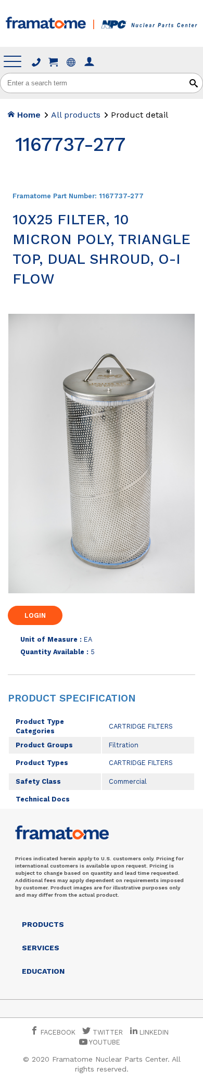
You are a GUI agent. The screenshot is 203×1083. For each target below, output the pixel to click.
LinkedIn (154, 1032)
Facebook (57, 1032)
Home (28, 115)
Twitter (107, 1032)
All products (75, 115)
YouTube (103, 1042)
